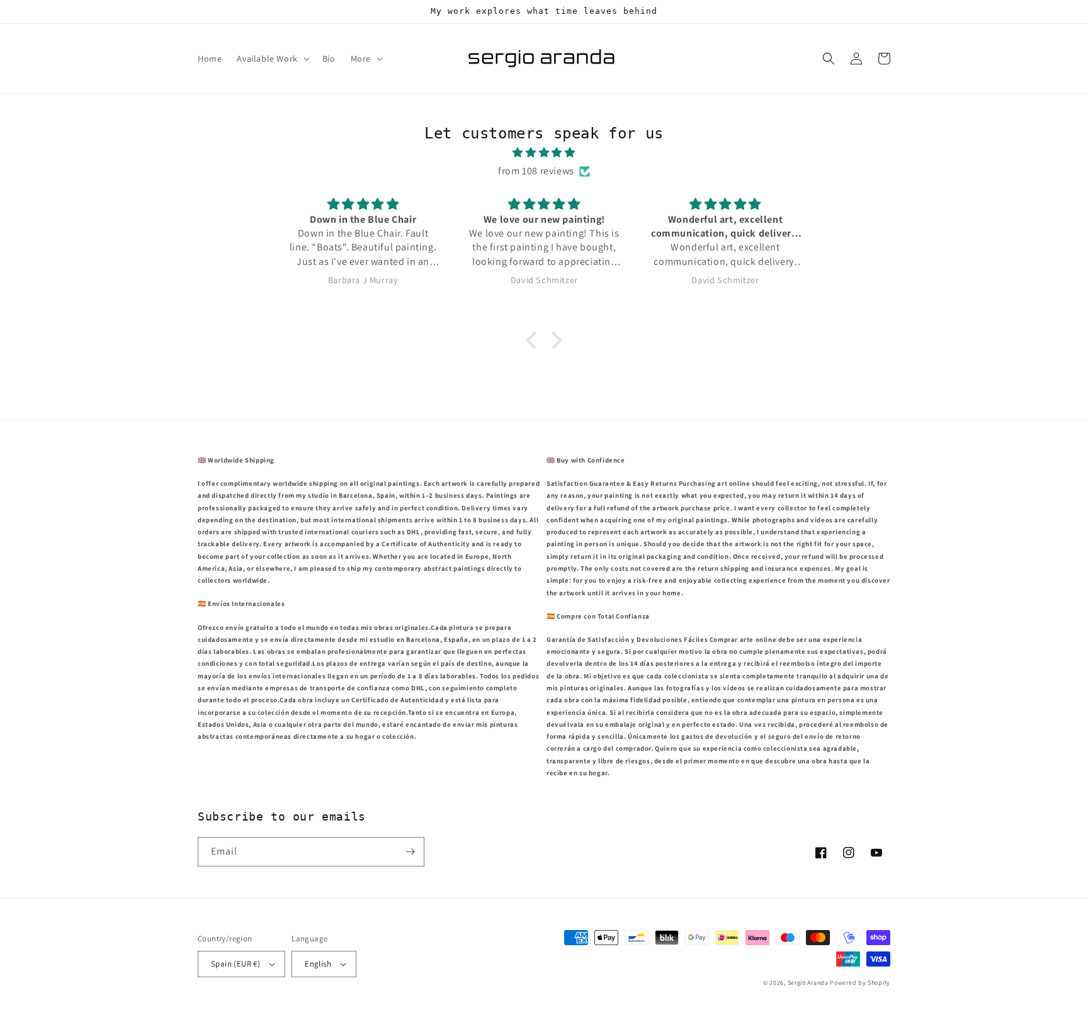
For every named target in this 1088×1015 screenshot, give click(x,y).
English (318, 963)
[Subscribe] (410, 851)
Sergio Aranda (809, 983)
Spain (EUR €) (235, 963)
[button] (271, 58)
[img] (544, 152)
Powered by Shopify (860, 983)
